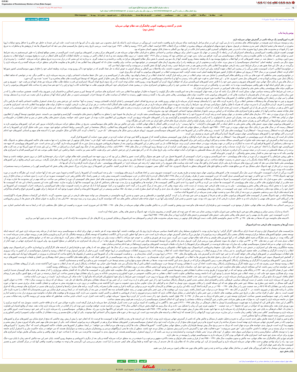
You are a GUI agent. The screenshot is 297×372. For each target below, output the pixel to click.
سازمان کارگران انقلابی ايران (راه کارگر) (150, 369)
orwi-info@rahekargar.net (162, 11)
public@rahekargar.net (117, 11)
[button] (143, 361)
